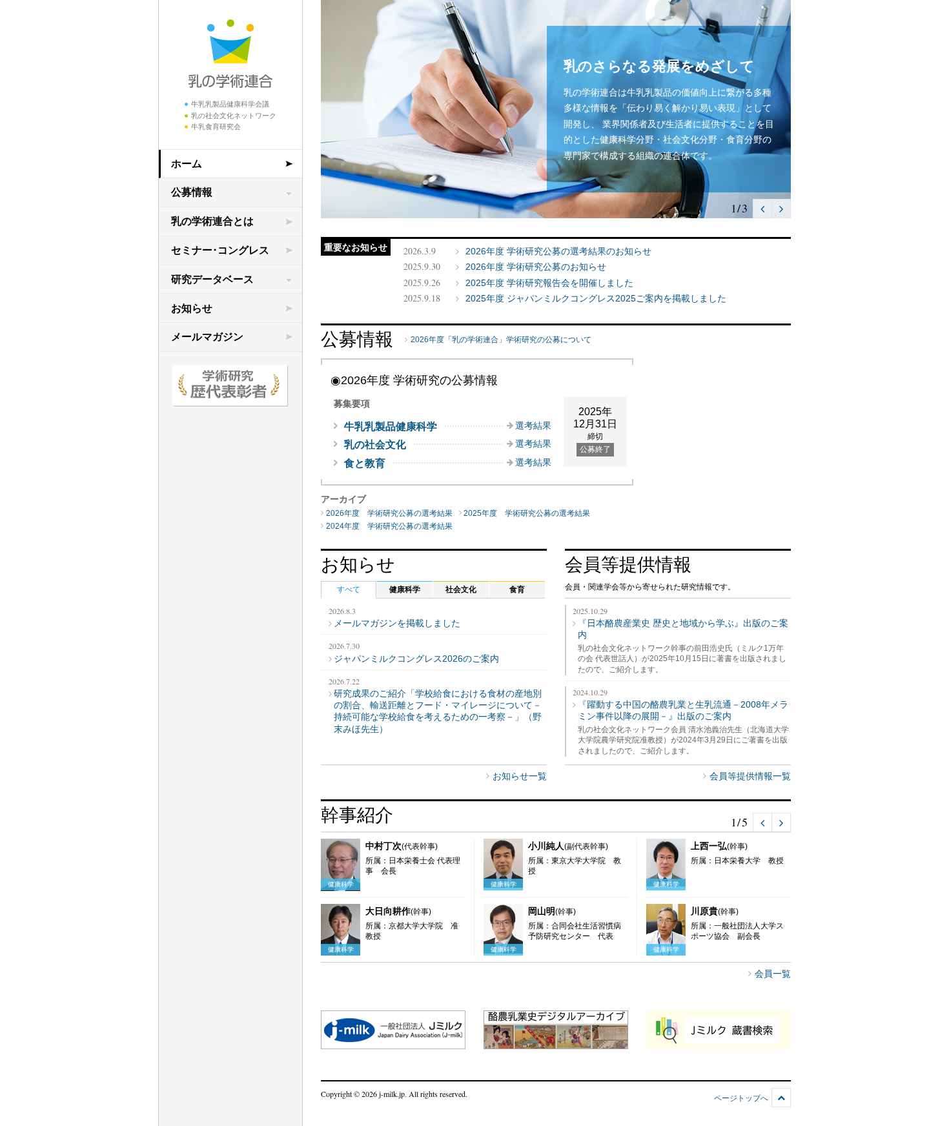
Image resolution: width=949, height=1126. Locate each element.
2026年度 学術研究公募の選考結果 (389, 513)
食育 (517, 589)
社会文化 (460, 589)
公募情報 (191, 192)
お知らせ (191, 308)
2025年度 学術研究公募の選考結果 (527, 513)
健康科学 (404, 589)
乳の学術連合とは (212, 221)
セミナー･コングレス (220, 250)
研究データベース (212, 279)
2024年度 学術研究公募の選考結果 (389, 526)
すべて (348, 589)
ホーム (186, 163)
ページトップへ (741, 1098)
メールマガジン (207, 336)
